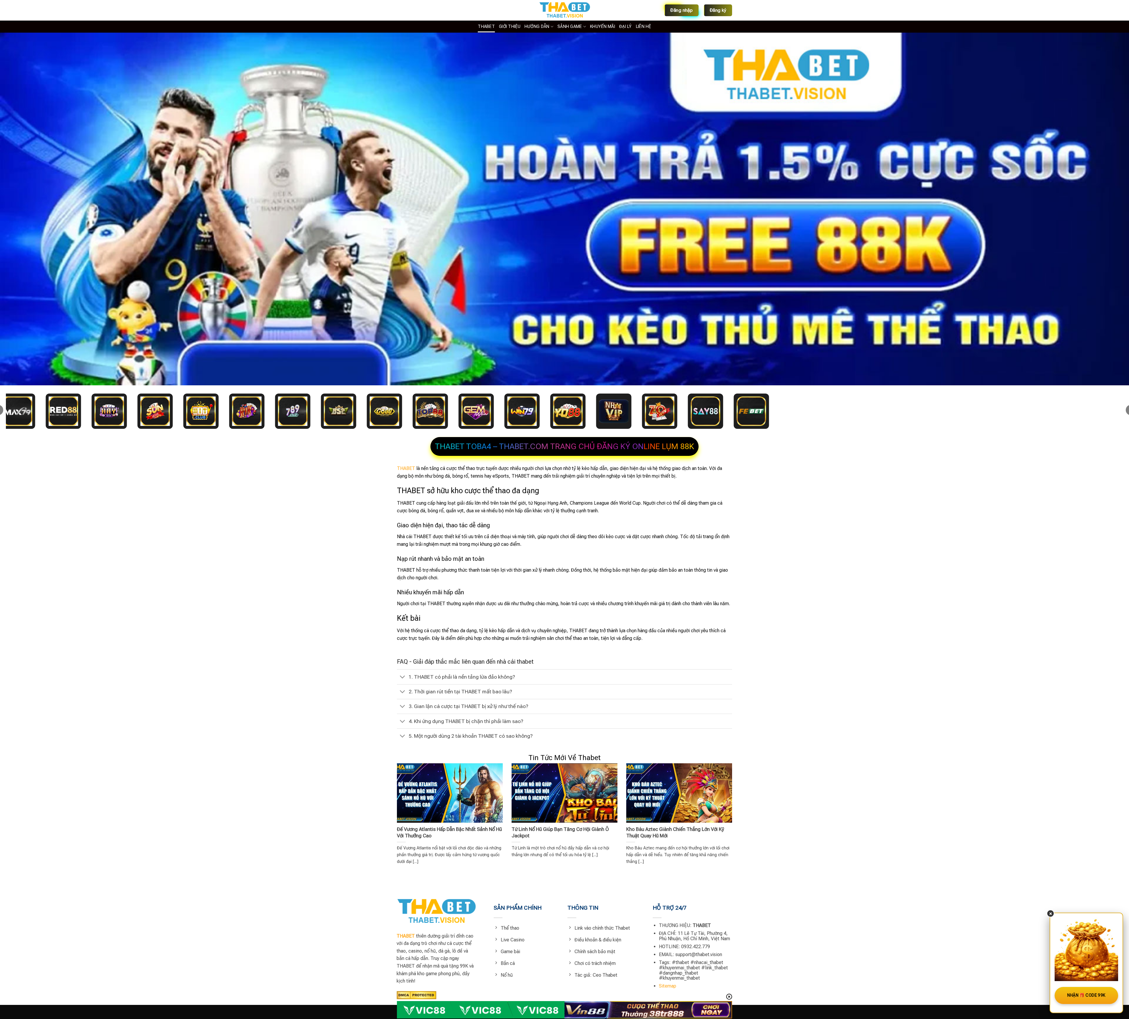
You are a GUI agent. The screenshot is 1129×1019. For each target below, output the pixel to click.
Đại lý (625, 26)
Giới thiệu (509, 26)
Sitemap (667, 986)
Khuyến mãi (602, 26)
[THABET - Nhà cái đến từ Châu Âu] (564, 10)
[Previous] (407, 804)
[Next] (722, 804)
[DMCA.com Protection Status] (416, 995)
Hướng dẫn (537, 26)
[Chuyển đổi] (402, 677)
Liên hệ (643, 26)
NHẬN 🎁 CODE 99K (1086, 995)
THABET (486, 26)
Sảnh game (569, 26)
